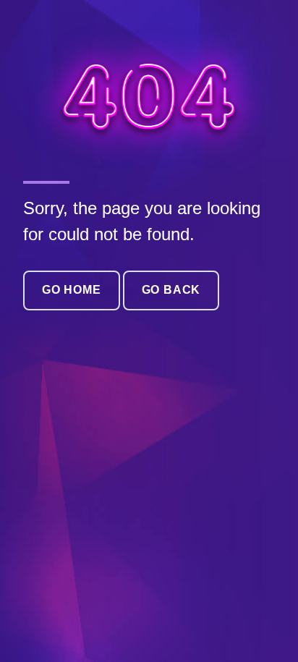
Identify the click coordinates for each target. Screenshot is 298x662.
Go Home (71, 290)
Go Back (171, 290)
